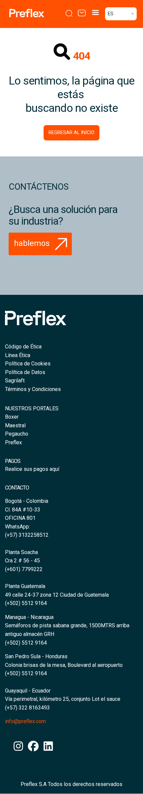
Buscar (68, 13)
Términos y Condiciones (33, 389)
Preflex (13, 442)
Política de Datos (25, 372)
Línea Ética (17, 355)
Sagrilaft (15, 380)
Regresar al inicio (71, 132)
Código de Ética (23, 346)
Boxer (12, 417)
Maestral (15, 425)
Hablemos (33, 243)
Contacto (80, 13)
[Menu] (95, 13)
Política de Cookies (28, 363)
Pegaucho (16, 434)
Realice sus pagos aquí (32, 469)
